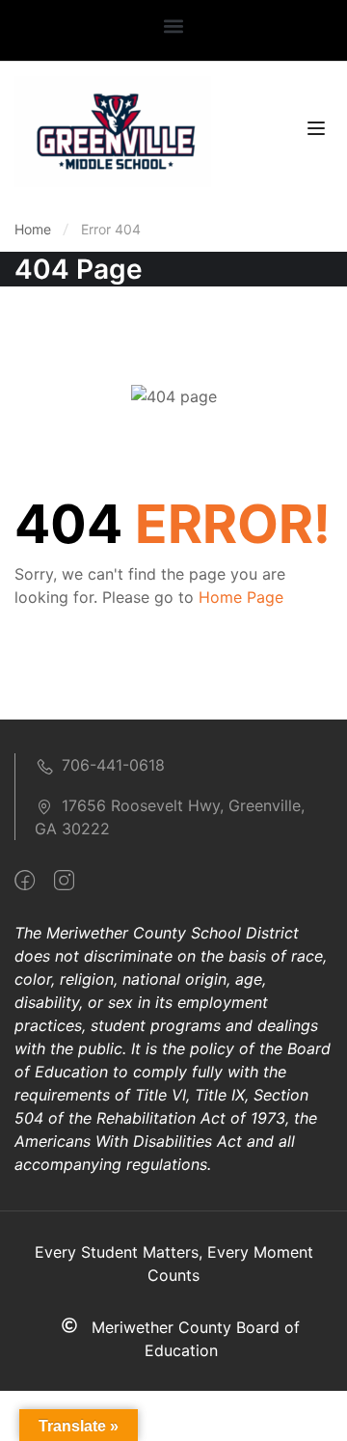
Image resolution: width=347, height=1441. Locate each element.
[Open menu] (319, 131)
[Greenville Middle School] (112, 130)
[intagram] (64, 880)
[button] (174, 25)
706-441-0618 (113, 765)
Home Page (241, 597)
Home (32, 229)
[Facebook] (24, 880)
